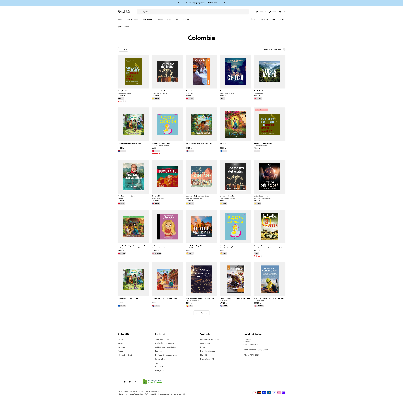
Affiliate (121, 343)
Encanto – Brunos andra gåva (128, 298)
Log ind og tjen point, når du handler (201, 3)
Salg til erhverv (161, 359)
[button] (122, 101)
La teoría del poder (261, 196)
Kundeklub (159, 367)
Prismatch (159, 351)
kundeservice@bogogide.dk (258, 350)
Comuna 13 (156, 196)
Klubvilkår (204, 355)
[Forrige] (178, 2)
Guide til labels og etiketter (165, 347)
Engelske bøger (133, 19)
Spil (177, 19)
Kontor (160, 19)
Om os (120, 339)
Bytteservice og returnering (166, 355)
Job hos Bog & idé (125, 355)
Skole (169, 19)
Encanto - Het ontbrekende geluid (164, 298)
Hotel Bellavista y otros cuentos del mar (201, 246)
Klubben (253, 19)
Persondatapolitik (207, 359)
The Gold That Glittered (126, 196)
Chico (222, 91)
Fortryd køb (160, 371)
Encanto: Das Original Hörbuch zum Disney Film (133, 246)
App (273, 19)
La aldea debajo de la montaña (197, 196)
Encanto (223, 143)
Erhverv (282, 19)
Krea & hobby (148, 19)
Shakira (154, 246)
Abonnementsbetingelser (210, 339)
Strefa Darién (259, 91)
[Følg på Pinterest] (129, 382)
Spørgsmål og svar (162, 339)
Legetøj (186, 19)
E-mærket (204, 347)
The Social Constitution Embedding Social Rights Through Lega (269, 298)
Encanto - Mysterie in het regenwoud (199, 143)
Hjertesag (121, 347)
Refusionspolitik (150, 394)
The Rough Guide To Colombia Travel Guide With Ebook (235, 298)
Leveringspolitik (179, 394)
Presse (120, 351)
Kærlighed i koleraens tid (127, 91)
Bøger (120, 19)
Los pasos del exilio (159, 91)
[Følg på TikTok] (135, 382)
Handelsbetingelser (207, 351)
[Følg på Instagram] (124, 382)
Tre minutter (258, 246)
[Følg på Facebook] (119, 382)
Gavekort (264, 19)
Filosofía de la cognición (161, 143)
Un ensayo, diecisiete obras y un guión (200, 298)
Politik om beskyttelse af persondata (130, 394)
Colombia (189, 91)
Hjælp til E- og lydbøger (164, 343)
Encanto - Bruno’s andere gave (129, 143)
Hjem (119, 26)
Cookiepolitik (205, 343)
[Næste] (224, 2)
